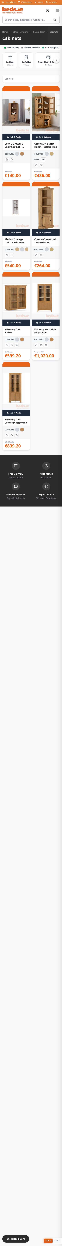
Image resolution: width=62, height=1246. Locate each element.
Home (5, 32)
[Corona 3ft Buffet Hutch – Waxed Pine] (46, 133)
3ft (43, 159)
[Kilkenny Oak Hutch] (16, 316)
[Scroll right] (56, 60)
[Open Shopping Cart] (49, 10)
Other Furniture (20, 32)
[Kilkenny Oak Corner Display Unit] (16, 406)
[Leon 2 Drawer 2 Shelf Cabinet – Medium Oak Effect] (16, 133)
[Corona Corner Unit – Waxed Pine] (46, 226)
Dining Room (38, 32)
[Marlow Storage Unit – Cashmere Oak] (16, 226)
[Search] (55, 20)
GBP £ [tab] (57, 1241)
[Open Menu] (58, 10)
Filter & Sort (18, 1238)
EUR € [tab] (48, 1241)
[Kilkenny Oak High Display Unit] (46, 316)
